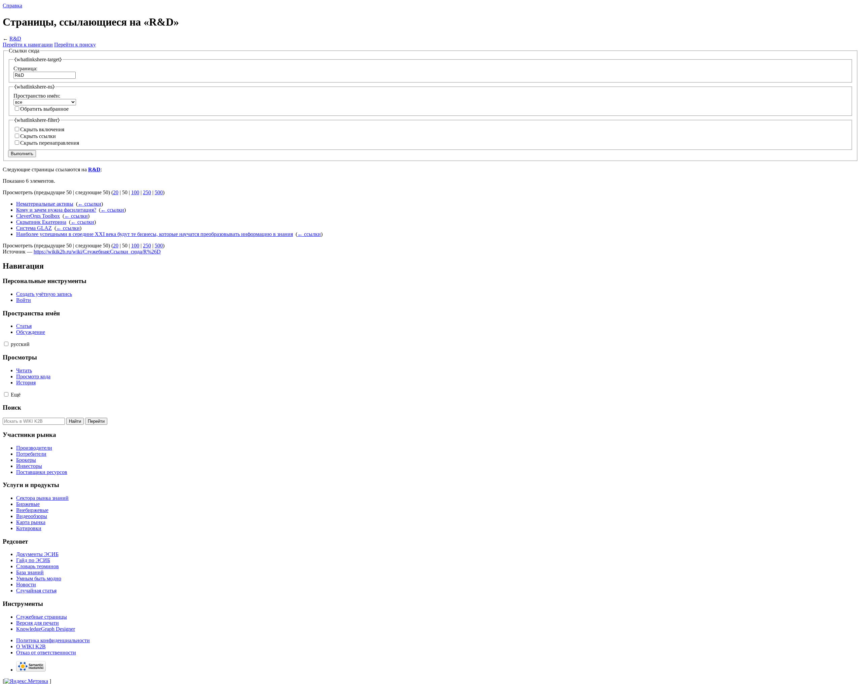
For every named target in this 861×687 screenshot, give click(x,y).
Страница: (25, 68)
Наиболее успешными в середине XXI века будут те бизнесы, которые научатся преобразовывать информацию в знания (154, 234)
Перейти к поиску (75, 44)
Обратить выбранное (44, 109)
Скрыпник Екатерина (41, 222)
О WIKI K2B (31, 646)
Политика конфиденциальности (53, 640)
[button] (6, 344)
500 (159, 192)
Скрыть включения (42, 129)
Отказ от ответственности (46, 652)
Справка (12, 5)
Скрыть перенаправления (49, 143)
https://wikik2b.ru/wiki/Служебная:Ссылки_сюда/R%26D (97, 251)
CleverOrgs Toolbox (38, 216)
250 (147, 192)
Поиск (12, 407)
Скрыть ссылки (38, 136)
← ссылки (89, 204)
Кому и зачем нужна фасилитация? (56, 210)
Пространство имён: (36, 96)
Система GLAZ (34, 228)
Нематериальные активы (44, 204)
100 (135, 192)
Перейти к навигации (28, 44)
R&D (15, 38)
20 (115, 192)
